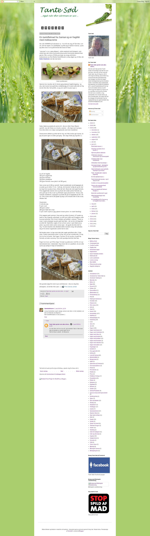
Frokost (92, 303)
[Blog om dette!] (43, 294)
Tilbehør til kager (94, 425)
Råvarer (92, 386)
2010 (91, 226)
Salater (92, 388)
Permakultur (93, 370)
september (95, 137)
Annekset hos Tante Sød (96, 276)
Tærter (91, 427)
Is (90, 321)
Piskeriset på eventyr (95, 264)
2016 (91, 125)
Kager (46, 296)
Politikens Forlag (94, 376)
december (94, 130)
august (94, 139)
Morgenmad (93, 359)
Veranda (92, 440)
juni (93, 144)
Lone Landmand (94, 258)
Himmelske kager (94, 249)
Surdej (91, 421)
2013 (91, 219)
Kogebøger (93, 347)
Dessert (92, 286)
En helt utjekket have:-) (97, 176)
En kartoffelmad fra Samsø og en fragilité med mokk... (99, 200)
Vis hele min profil (93, 104)
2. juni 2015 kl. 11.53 (60, 308)
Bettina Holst (93, 241)
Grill (91, 307)
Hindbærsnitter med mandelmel (96, 159)
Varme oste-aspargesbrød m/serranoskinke (98, 186)
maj (93, 204)
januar (93, 213)
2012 (91, 221)
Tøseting (92, 430)
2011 (91, 223)
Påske (91, 380)
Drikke (91, 288)
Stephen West (94, 413)
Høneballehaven (49, 308)
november (94, 132)
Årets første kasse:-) (96, 146)
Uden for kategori (94, 432)
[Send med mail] (41, 294)
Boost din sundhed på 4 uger (99, 193)
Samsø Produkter (94, 390)
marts (93, 208)
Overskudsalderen (95, 365)
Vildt (91, 442)
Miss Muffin (93, 262)
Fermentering (93, 294)
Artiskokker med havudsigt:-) (99, 163)
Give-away (93, 305)
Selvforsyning (93, 396)
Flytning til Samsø (95, 299)
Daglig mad (93, 247)
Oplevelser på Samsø (96, 363)
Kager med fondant (95, 336)
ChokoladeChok (94, 243)
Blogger (81, 531)
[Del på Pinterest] (49, 294)
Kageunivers (93, 251)
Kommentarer (94, 114)
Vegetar (92, 436)
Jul (90, 326)
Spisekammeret (94, 411)
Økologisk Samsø (94, 448)
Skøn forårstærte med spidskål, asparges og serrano (99, 169)
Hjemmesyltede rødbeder (98, 152)
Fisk (91, 296)
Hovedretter (93, 313)
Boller (91, 282)
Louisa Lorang (94, 260)
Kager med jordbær (95, 338)
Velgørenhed (93, 438)
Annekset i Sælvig (95, 278)
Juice (91, 324)
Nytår (91, 361)
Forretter (92, 301)
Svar (45, 317)
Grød (91, 309)
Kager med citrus (94, 334)
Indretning (92, 319)
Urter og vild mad (94, 434)
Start (62, 371)
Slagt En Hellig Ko (95, 266)
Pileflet (92, 372)
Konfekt (92, 349)
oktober (94, 134)
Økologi (92, 446)
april (93, 206)
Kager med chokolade (96, 332)
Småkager (93, 406)
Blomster (92, 280)
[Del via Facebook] (47, 294)
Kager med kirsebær (95, 340)
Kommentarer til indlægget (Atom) (56, 374)
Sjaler (91, 398)
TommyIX (70, 531)
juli (92, 142)
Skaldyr (92, 402)
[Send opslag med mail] (72, 291)
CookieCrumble (94, 245)
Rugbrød (92, 384)
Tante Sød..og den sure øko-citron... (55, 291)
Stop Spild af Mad (95, 415)
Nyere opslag (43, 371)
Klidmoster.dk (93, 256)
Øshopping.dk (94, 450)
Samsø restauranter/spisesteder (98, 393)
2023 (91, 123)
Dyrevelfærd (93, 290)
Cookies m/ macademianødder (99, 183)
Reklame (92, 382)
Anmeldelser (93, 273)
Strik (91, 417)
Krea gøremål (93, 351)
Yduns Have (93, 444)
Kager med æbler (94, 345)
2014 (91, 216)
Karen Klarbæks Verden (96, 253)
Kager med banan (95, 330)
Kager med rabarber (95, 342)
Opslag (93, 111)
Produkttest (93, 378)
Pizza (91, 374)
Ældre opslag (79, 371)
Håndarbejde (93, 317)
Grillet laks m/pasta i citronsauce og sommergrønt (100, 155)
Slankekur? (93, 404)
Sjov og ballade (94, 400)
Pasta (91, 367)
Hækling (92, 315)
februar (94, 211)
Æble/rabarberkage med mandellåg (98, 196)
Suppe (91, 419)
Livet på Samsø (94, 355)
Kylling (92, 353)
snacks (92, 409)
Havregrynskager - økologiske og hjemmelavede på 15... (99, 165)
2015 (91, 128)
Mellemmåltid (93, 357)
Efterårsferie (93, 292)
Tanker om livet (94, 423)
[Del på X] (45, 294)
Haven (91, 311)
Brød (91, 284)
